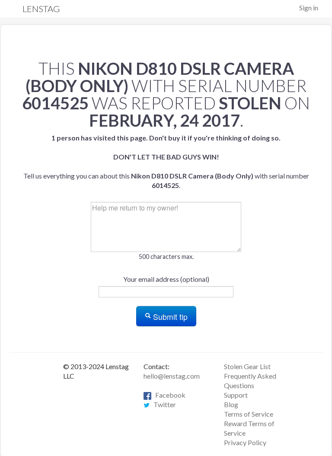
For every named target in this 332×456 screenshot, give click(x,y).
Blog (231, 404)
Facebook (168, 395)
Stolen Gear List (247, 366)
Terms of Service (248, 414)
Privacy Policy (245, 442)
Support (236, 395)
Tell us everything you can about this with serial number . (166, 161)
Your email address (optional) (166, 279)
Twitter (163, 404)
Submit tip (169, 316)
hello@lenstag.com (172, 376)
